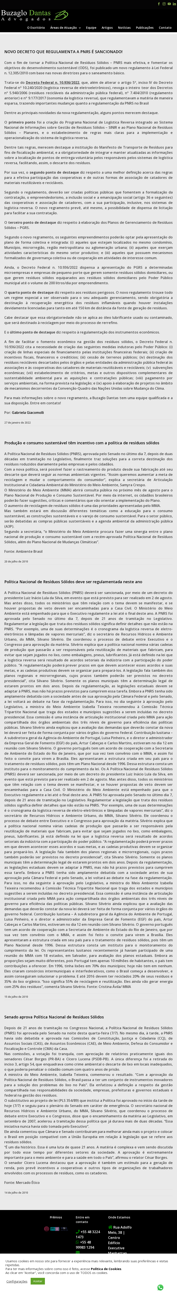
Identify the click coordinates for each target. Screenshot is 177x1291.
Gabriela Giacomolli (28, 412)
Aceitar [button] (37, 1281)
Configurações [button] (16, 1281)
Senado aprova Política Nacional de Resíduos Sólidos (54, 1016)
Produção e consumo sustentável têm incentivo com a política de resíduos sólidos (81, 442)
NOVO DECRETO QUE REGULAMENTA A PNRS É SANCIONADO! (63, 51)
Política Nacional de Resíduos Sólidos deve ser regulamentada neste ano (73, 581)
